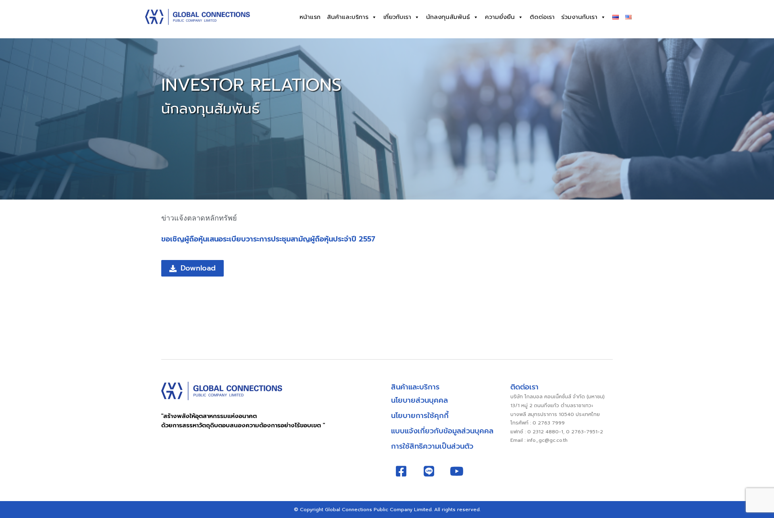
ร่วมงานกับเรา (579, 16)
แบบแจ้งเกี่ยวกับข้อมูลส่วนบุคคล (442, 431)
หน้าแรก (310, 16)
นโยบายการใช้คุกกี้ (420, 415)
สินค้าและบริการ (347, 16)
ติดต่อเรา (542, 16)
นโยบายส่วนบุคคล (419, 400)
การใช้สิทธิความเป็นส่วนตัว (432, 446)
